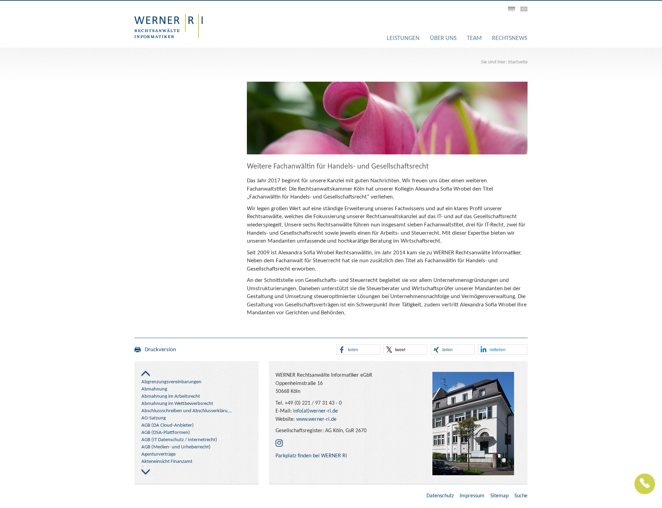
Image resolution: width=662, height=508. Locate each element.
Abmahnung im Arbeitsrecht (170, 396)
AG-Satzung (153, 418)
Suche (521, 496)
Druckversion (158, 350)
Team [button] (474, 38)
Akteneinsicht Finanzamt (166, 461)
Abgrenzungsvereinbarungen (171, 382)
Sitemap (499, 496)
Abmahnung (154, 389)
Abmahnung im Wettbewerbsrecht (177, 403)
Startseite (518, 62)
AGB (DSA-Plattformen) (165, 432)
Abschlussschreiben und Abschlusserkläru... (186, 411)
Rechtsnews (509, 38)
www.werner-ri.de (316, 419)
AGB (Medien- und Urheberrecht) (176, 447)
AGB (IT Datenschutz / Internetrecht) (179, 440)
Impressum (472, 496)
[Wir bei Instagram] (279, 444)
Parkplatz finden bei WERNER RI (311, 456)
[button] (358, 350)
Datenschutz (440, 496)
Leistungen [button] (403, 38)
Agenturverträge (158, 454)
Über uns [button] (443, 38)
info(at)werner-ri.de (315, 411)
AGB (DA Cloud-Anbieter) (167, 425)
